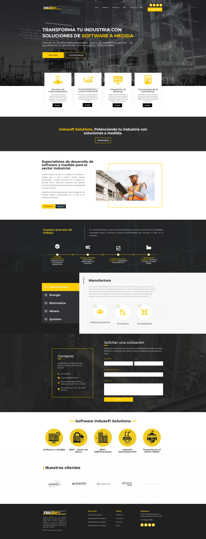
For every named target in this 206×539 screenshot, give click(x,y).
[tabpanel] (121, 303)
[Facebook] (154, 5)
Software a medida (94, 515)
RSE (124, 7)
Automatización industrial (97, 518)
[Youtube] (157, 5)
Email (136, 358)
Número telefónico (111, 369)
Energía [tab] (55, 295)
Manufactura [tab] (58, 287)
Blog (141, 7)
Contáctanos (76, 58)
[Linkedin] (150, 5)
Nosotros (105, 7)
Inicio (96, 7)
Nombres (107, 358)
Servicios (133, 7)
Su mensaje (108, 380)
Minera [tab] (54, 311)
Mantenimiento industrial (96, 522)
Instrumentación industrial (97, 525)
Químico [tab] (55, 319)
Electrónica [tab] (57, 303)
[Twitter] (160, 5)
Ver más (53, 58)
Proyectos (115, 7)
